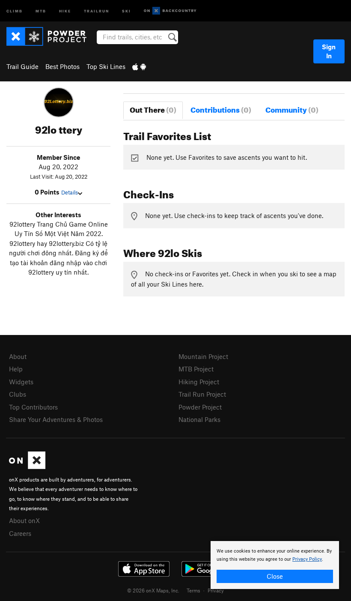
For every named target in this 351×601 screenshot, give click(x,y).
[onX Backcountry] (170, 11)
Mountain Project (203, 356)
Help (16, 369)
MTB (41, 10)
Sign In (329, 51)
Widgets (21, 382)
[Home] (50, 36)
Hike (65, 10)
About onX (24, 520)
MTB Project (196, 369)
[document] (275, 565)
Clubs (17, 394)
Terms (193, 590)
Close (275, 576)
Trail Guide (22, 66)
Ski (126, 10)
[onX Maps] (27, 466)
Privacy (216, 590)
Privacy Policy (307, 559)
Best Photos (62, 66)
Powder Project (200, 407)
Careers (20, 533)
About (18, 356)
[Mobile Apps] (139, 66)
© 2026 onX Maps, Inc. (153, 590)
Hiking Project (198, 382)
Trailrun (96, 10)
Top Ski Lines (105, 66)
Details (69, 192)
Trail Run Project (202, 394)
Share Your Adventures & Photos (56, 419)
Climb (14, 10)
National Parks (199, 419)
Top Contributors (33, 407)
